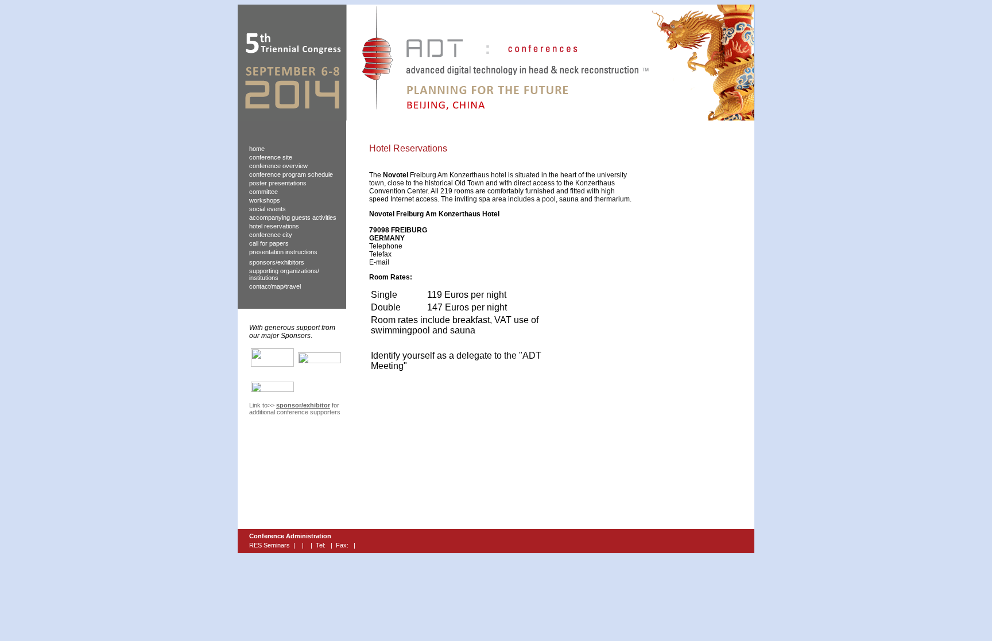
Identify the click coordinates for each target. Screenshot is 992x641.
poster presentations (278, 183)
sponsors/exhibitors (276, 262)
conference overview (278, 165)
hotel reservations (274, 226)
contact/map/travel (275, 286)
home (257, 148)
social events (267, 208)
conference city (270, 234)
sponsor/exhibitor (303, 405)
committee (263, 191)
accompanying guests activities (292, 217)
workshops (264, 200)
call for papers (269, 243)
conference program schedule (291, 174)
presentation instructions (283, 251)
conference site (270, 157)
